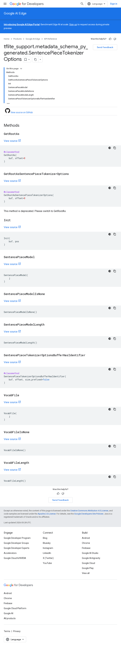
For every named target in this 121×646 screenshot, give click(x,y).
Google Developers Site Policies (88, 514)
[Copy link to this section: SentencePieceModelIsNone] (48, 294)
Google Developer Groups (16, 543)
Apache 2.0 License (47, 514)
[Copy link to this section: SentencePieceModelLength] (47, 325)
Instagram (48, 548)
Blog (45, 538)
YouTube (47, 563)
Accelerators (10, 553)
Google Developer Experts (16, 548)
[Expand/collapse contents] (21, 68)
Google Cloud (88, 563)
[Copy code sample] (114, 147)
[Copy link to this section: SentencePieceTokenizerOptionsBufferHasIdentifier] (88, 355)
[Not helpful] (114, 39)
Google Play (88, 568)
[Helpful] (110, 39)
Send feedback (105, 47)
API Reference (50, 39)
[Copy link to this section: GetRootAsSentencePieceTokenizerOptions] (72, 174)
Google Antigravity (91, 558)
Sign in (113, 4)
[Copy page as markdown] (35, 59)
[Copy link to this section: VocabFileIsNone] (32, 432)
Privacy (16, 631)
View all (85, 573)
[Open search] (82, 4)
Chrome (86, 543)
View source (10, 140)
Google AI (8, 613)
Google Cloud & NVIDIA (15, 558)
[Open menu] (5, 4)
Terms (7, 631)
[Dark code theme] (109, 147)
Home (6, 39)
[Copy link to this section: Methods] (22, 126)
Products (17, 39)
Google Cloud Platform (15, 608)
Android (86, 538)
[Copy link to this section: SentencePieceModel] (38, 257)
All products (10, 618)
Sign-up (73, 24)
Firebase (86, 548)
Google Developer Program (17, 538)
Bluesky (47, 543)
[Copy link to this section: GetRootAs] (22, 134)
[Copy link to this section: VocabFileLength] (32, 463)
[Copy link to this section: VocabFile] (22, 395)
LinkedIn (47, 553)
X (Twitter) (48, 558)
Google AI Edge (15, 13)
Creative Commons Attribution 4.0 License (89, 510)
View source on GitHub (21, 112)
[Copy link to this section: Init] (14, 220)
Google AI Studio (90, 553)
